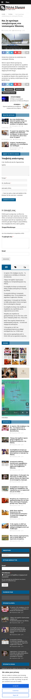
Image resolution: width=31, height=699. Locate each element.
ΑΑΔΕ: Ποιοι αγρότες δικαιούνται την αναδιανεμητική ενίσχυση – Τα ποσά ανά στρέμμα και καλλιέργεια (15, 322)
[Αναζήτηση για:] (15, 555)
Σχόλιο (4, 165)
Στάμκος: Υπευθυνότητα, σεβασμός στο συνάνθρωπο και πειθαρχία (19, 144)
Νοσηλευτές (19, 89)
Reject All (15, 695)
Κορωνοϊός (9, 89)
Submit (5, 585)
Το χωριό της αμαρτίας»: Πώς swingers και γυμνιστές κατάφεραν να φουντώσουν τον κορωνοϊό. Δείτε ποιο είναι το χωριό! (19, 134)
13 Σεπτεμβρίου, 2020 (16, 126)
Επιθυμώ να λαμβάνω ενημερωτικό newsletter (14, 576)
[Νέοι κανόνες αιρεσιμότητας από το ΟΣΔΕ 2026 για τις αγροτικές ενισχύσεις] (5, 537)
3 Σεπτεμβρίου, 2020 (7, 139)
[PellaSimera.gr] (12, 10)
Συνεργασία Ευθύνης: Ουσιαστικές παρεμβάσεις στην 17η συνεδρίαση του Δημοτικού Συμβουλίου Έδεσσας (15, 295)
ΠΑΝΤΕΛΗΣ (4, 668)
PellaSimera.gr (17, 30)
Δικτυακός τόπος (6, 188)
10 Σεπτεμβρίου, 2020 (16, 147)
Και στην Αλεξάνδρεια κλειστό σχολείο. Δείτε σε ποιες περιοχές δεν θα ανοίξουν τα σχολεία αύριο (18, 122)
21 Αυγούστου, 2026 (15, 433)
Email (4, 251)
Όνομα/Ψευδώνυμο (8, 227)
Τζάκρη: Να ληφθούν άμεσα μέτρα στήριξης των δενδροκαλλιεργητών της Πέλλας (15, 281)
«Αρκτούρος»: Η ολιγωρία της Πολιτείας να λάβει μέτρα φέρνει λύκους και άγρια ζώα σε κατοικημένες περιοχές (15, 302)
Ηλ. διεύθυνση (6, 183)
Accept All (15, 686)
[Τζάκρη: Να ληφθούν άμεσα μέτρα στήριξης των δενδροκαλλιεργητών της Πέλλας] (15, 350)
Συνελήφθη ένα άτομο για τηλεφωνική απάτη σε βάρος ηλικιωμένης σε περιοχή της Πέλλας (15, 288)
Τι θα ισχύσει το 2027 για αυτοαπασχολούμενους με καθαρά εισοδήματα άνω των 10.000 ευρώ (13, 329)
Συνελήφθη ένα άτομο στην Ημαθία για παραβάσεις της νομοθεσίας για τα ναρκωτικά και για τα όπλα (15, 309)
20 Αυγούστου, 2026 (15, 493)
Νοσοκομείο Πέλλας (9, 92)
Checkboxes (6, 573)
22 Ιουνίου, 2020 (7, 30)
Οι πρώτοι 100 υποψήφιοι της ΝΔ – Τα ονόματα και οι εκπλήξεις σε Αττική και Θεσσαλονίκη (15, 275)
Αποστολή (6, 259)
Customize (16, 690)
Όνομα (4, 178)
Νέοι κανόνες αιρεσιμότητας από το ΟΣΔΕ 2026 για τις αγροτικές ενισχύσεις (19, 537)
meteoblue (5, 417)
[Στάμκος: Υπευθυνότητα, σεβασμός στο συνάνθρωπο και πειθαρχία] (5, 144)
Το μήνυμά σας (7, 237)
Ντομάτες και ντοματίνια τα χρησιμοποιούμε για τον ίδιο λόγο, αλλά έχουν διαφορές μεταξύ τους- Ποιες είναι (15, 315)
